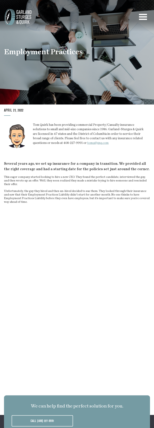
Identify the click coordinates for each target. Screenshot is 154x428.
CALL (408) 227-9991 (42, 421)
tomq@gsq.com (98, 142)
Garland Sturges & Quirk (18, 17)
